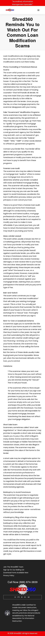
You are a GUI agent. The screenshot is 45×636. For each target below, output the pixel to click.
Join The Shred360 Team (13, 567)
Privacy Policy (8, 575)
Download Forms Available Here (15, 573)
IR (21, 597)
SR (29, 597)
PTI (19, 597)
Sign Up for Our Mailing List (13, 570)
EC (25, 597)
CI (15, 597)
